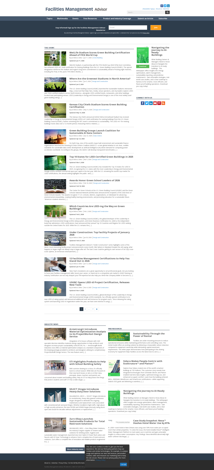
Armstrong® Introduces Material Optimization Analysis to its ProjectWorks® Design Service (87, 333)
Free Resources (90, 18)
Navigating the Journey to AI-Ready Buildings (160, 51)
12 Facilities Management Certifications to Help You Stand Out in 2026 (99, 259)
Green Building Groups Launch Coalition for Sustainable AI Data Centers (94, 131)
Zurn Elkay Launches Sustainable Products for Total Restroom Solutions (87, 421)
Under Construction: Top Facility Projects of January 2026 (99, 233)
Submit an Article (145, 18)
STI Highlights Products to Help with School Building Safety (87, 362)
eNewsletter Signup (149, 9)
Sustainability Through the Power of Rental (149, 335)
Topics (49, 18)
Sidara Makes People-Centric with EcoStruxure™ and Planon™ (142, 362)
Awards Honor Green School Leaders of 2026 (94, 180)
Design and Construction (100, 81)
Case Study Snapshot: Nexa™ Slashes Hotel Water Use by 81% (151, 422)
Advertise (166, 9)
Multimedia (62, 18)
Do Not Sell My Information (76, 463)
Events (75, 18)
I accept (123, 464)
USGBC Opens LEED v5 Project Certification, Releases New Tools (99, 283)
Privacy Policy (63, 463)
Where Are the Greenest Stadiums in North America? (99, 78)
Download (142, 66)
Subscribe (163, 18)
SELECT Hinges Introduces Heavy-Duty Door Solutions (84, 390)
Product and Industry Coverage (117, 18)
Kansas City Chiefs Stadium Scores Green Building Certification (98, 105)
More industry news (75, 449)
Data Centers (98, 136)
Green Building (97, 58)
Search (167, 12)
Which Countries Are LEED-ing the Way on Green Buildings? (97, 207)
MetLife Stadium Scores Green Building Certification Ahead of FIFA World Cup (99, 53)
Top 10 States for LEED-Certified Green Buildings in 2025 (101, 156)
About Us (159, 9)
